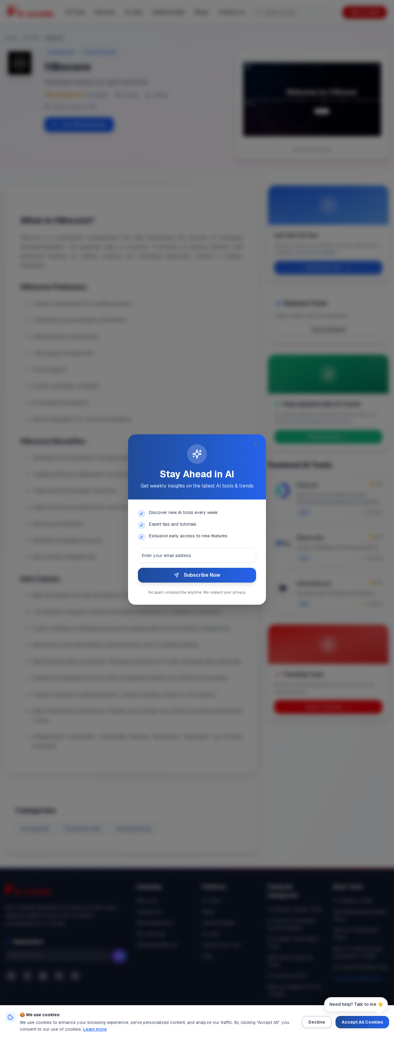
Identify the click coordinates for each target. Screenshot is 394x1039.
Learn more (95, 1029)
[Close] (255, 444)
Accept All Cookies (362, 1022)
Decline (316, 1022)
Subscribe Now (202, 575)
